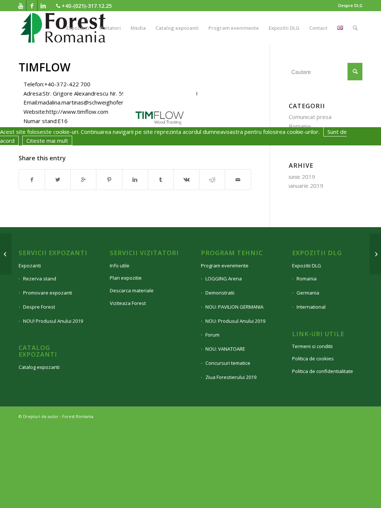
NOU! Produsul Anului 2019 (53, 321)
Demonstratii (219, 292)
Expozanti (30, 265)
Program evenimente (225, 265)
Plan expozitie (126, 277)
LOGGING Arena (223, 278)
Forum (212, 334)
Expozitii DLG (306, 265)
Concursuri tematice (227, 363)
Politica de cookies (313, 358)
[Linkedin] (43, 5)
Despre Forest (39, 306)
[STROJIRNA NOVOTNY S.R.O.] (6, 254)
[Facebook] (31, 5)
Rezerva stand (39, 278)
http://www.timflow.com (77, 111)
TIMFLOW (44, 67)
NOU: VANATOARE (225, 348)
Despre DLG (350, 5)
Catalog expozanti (39, 367)
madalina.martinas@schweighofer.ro (84, 102)
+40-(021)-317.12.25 (86, 5)
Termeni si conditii (312, 346)
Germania (308, 292)
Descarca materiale (132, 290)
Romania (300, 126)
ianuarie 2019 (306, 185)
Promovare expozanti (47, 292)
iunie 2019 (302, 176)
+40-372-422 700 (67, 84)
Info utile (119, 265)
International (311, 306)
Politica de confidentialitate (322, 371)
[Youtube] (20, 5)
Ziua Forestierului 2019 (230, 377)
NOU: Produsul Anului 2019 (235, 321)
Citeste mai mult (47, 140)
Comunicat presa (310, 116)
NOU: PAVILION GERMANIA (234, 306)
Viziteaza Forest (128, 303)
